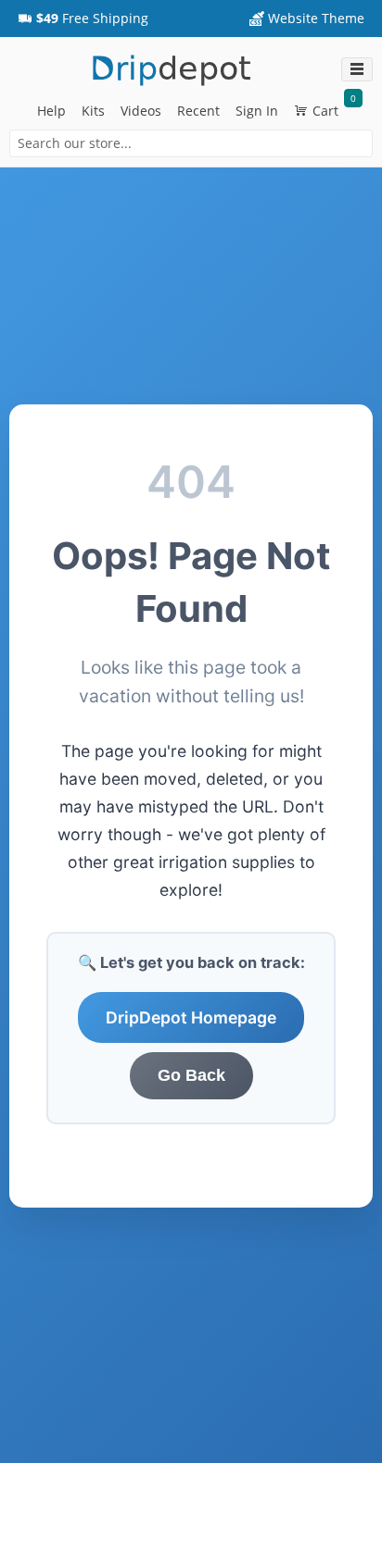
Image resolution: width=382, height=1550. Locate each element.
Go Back (191, 1075)
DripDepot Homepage (191, 1017)
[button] (83, 18)
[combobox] (191, 143)
